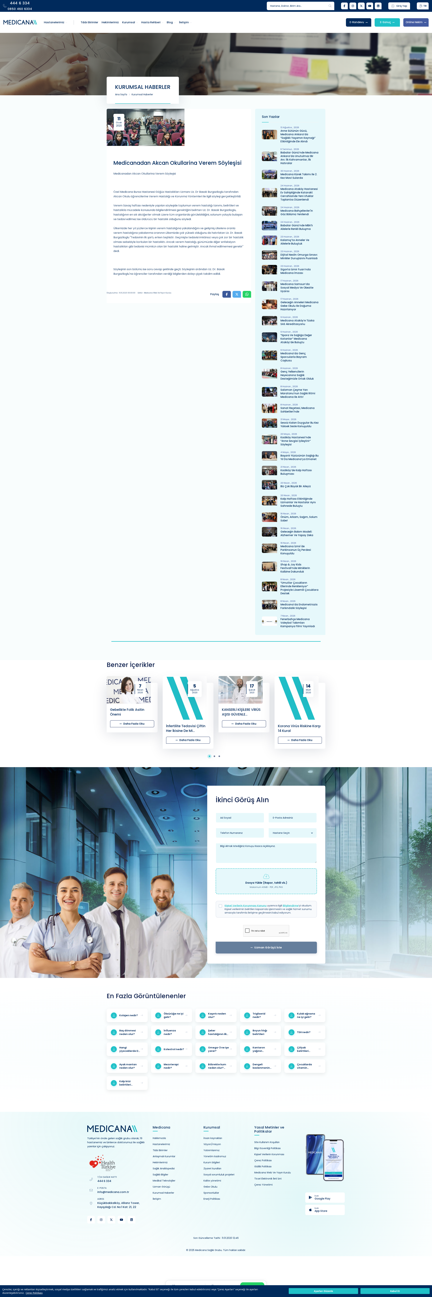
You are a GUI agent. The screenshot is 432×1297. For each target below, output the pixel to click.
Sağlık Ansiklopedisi (164, 1168)
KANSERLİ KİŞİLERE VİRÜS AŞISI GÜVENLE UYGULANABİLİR (185, 712)
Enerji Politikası (212, 1199)
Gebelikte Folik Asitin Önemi (71, 712)
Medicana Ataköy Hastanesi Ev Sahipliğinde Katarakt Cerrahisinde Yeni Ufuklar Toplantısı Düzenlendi (299, 194)
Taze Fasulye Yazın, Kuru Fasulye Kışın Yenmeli (354, 712)
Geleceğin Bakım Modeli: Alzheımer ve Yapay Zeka (296, 533)
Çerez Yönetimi (263, 1184)
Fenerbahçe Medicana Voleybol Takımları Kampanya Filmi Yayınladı (297, 622)
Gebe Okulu (210, 1186)
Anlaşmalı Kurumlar (164, 1156)
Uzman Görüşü (161, 1186)
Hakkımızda (159, 1138)
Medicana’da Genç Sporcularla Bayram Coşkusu (293, 357)
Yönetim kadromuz (215, 1156)
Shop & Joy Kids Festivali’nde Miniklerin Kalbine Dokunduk (295, 568)
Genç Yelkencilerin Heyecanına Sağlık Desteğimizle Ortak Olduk (297, 375)
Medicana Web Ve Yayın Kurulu (272, 1172)
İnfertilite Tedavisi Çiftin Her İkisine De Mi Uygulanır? (130, 728)
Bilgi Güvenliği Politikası (267, 1148)
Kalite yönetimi (212, 1180)
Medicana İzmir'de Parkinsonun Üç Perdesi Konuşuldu (295, 550)
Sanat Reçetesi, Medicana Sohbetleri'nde (297, 409)
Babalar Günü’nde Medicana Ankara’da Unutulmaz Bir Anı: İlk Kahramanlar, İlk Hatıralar (299, 158)
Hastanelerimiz (161, 1144)
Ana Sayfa (121, 94)
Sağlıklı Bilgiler (160, 1174)
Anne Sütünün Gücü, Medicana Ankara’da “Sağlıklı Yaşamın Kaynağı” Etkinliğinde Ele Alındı (297, 136)
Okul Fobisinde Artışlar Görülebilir (296, 712)
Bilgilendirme (291, 905)
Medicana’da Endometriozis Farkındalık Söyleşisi (299, 606)
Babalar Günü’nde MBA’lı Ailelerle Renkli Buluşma (296, 227)
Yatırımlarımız (212, 1150)
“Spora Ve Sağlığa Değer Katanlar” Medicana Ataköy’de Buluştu (296, 338)
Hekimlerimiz (160, 1162)
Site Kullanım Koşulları (266, 1142)
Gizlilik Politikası (263, 1166)
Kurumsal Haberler (142, 94)
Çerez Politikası (34, 1292)
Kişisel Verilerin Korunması (269, 1154)
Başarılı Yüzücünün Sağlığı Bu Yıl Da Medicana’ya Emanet (299, 457)
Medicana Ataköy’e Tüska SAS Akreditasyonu (297, 322)
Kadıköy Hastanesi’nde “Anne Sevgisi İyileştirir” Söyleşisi (295, 441)
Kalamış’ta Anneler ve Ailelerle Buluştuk (294, 241)
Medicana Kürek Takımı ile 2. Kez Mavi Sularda (298, 176)
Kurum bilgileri (212, 1162)
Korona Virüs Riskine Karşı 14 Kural (243, 728)
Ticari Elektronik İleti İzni (267, 1178)
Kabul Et (395, 1291)
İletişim (157, 1199)
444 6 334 (104, 1181)
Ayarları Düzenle (323, 1291)
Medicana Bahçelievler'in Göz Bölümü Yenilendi (296, 212)
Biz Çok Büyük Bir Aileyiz (295, 486)
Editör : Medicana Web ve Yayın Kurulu (154, 293)
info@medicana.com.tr (113, 1192)
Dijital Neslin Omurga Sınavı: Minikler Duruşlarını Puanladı (299, 256)
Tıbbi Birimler (160, 1150)
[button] (211, 756)
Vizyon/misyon (212, 1144)
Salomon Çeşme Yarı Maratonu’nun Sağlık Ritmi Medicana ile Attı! (297, 393)
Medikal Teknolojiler (164, 1180)
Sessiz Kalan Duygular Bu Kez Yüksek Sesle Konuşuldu (299, 424)
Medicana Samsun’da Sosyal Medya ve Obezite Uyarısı (296, 287)
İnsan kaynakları (213, 1138)
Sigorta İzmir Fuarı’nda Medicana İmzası (295, 271)
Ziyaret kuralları (212, 1168)
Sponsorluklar (211, 1192)
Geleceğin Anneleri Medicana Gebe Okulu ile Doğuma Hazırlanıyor (299, 306)
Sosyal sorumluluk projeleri (219, 1174)
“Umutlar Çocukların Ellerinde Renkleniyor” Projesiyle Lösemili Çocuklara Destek (299, 588)
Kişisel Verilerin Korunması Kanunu (245, 905)
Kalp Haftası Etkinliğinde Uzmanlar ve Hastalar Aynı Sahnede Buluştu (298, 502)
